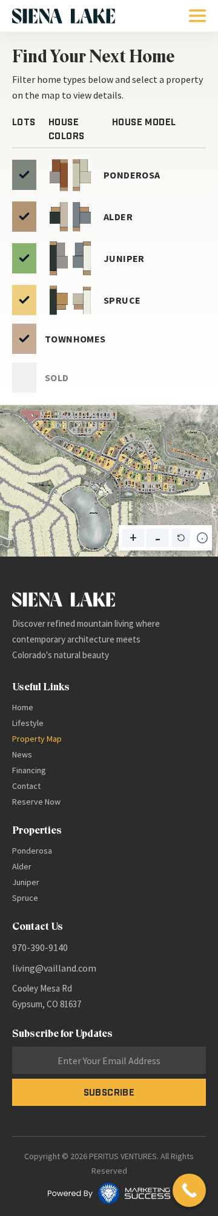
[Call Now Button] (189, 1190)
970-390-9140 (40, 947)
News (22, 754)
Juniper (25, 882)
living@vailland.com (54, 968)
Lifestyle (28, 723)
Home (22, 707)
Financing (29, 770)
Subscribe (109, 1092)
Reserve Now (36, 801)
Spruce (25, 897)
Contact (26, 785)
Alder (21, 866)
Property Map (37, 738)
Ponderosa (32, 850)
